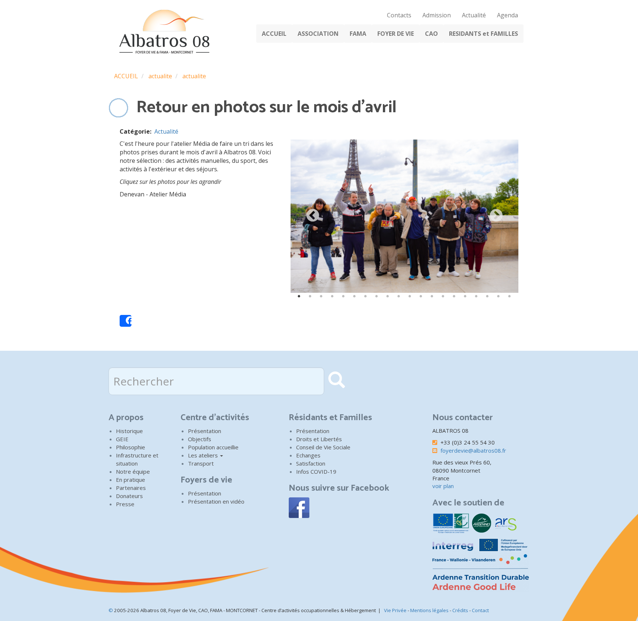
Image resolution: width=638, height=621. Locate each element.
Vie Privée (395, 610)
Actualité (474, 15)
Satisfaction (310, 463)
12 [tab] (421, 296)
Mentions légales (429, 610)
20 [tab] (509, 296)
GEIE (122, 439)
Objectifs (199, 439)
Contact (480, 610)
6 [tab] (354, 296)
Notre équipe (133, 471)
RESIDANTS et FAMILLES (483, 34)
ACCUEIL (274, 34)
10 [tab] (398, 296)
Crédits (460, 610)
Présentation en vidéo (216, 501)
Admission (436, 15)
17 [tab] (476, 296)
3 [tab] (321, 296)
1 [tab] (299, 296)
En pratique (130, 479)
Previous (313, 216)
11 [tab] (410, 296)
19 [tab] (498, 296)
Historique (129, 431)
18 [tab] (487, 296)
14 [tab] (443, 296)
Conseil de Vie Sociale (323, 447)
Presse (125, 504)
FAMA (358, 34)
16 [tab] (465, 296)
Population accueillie (213, 447)
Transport (201, 463)
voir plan (443, 486)
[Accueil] (162, 31)
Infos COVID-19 (316, 471)
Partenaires (131, 487)
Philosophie (130, 447)
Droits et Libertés (319, 439)
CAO (431, 34)
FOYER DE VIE (395, 34)
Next (496, 216)
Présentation (204, 431)
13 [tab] (432, 296)
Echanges (308, 455)
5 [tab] (343, 296)
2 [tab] (310, 296)
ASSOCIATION (318, 34)
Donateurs (129, 496)
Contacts (399, 15)
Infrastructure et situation (137, 459)
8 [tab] (376, 296)
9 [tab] (387, 296)
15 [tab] (454, 296)
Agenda (507, 15)
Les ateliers (203, 455)
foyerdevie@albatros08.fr (473, 450)
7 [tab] (365, 296)
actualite (160, 76)
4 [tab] (332, 296)
